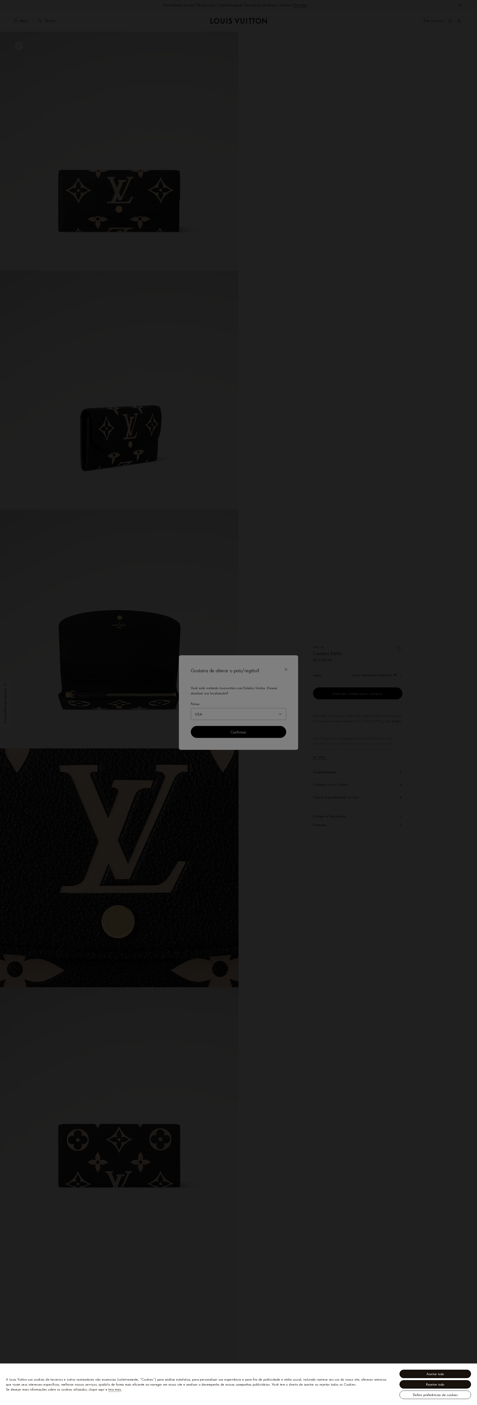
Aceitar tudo (435, 1374)
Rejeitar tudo (435, 1384)
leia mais (114, 1389)
